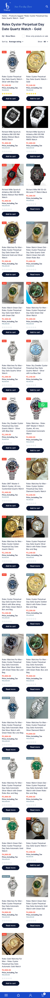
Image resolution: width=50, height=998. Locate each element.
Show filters (10, 36)
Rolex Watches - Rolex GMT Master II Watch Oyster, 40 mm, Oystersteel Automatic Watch (35, 428)
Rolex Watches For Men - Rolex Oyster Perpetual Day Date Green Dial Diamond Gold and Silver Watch (12, 252)
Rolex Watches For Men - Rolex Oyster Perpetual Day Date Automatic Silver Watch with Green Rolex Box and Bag (12, 788)
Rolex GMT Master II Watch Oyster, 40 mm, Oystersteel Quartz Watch (13, 486)
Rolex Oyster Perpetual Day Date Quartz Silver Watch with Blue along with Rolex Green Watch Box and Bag (12, 604)
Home (4, 16)
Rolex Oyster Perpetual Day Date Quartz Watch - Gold (37, 79)
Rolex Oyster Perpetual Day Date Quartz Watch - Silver (37, 845)
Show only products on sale (37, 36)
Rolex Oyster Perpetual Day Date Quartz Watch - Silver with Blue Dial (12, 79)
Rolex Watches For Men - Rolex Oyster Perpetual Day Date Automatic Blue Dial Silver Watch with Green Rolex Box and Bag (12, 727)
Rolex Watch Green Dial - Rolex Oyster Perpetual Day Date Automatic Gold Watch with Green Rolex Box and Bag (37, 788)
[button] (10, 98)
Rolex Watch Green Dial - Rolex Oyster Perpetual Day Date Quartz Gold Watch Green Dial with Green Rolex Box (36, 252)
